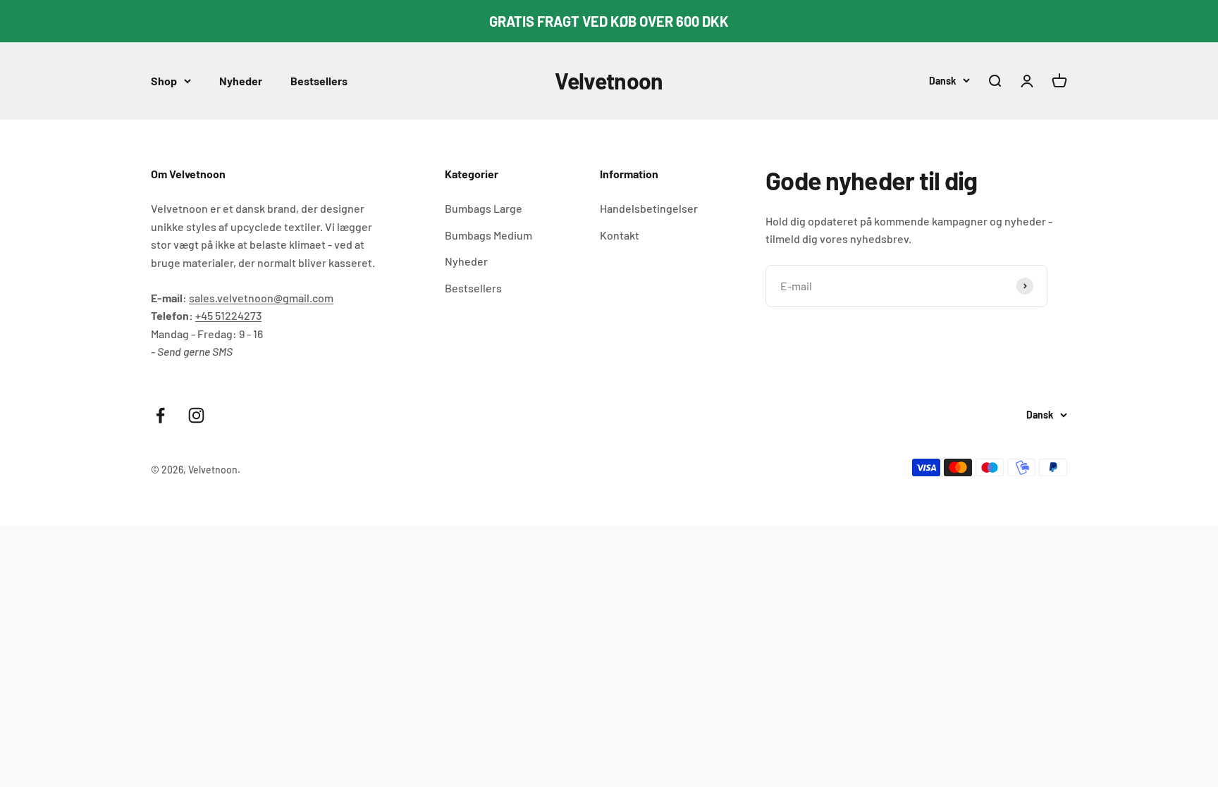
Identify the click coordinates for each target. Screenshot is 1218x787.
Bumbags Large (483, 208)
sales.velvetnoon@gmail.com (261, 297)
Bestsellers (318, 80)
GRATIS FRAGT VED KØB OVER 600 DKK (609, 21)
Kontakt (619, 235)
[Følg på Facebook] (160, 415)
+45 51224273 (228, 315)
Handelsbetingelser (649, 208)
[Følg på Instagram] (196, 415)
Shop (164, 80)
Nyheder (240, 80)
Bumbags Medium (488, 235)
